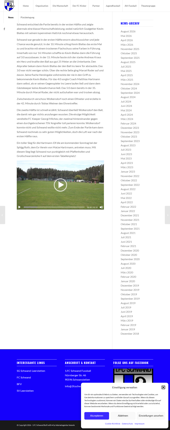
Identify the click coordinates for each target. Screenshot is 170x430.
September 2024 (130, 92)
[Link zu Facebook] (4, 28)
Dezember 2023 (130, 127)
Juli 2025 (126, 66)
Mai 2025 (126, 70)
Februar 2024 (128, 123)
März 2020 (127, 272)
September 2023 (130, 141)
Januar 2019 (128, 329)
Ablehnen (123, 415)
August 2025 (128, 62)
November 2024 (130, 83)
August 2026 (128, 31)
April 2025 (127, 75)
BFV (19, 384)
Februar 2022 (128, 206)
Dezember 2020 (130, 250)
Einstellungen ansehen (151, 415)
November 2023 (130, 132)
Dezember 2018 (130, 333)
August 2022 (128, 189)
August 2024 (128, 97)
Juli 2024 (126, 101)
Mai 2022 (126, 197)
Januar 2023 (128, 171)
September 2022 (130, 184)
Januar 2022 (128, 211)
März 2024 (127, 118)
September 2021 (130, 228)
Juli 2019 (126, 307)
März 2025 (127, 79)
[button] (163, 387)
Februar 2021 (128, 246)
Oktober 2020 (129, 254)
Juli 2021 (126, 237)
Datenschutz (127, 423)
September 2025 (130, 57)
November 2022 (130, 176)
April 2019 (127, 316)
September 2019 (130, 298)
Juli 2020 (126, 267)
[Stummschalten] (101, 207)
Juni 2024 (126, 105)
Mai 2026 (126, 35)
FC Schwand (24, 377)
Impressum (139, 423)
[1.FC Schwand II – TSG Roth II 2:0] (2, 215)
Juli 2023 (126, 149)
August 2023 (128, 145)
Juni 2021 (126, 241)
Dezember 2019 (130, 285)
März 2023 (127, 167)
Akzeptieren (96, 415)
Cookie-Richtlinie (112, 423)
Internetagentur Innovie (65, 425)
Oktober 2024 (129, 88)
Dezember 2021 (130, 215)
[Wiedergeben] (19, 207)
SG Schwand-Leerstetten (31, 370)
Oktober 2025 (129, 53)
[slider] (54, 207)
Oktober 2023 (129, 136)
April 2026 (127, 40)
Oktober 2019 (129, 294)
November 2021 (130, 219)
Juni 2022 (126, 193)
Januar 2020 (128, 281)
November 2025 (130, 48)
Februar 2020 (128, 276)
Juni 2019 (126, 311)
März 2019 (127, 320)
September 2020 (130, 259)
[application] (60, 184)
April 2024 (127, 114)
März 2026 (127, 44)
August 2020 (128, 263)
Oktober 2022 (129, 180)
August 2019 (128, 303)
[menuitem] (10, 6)
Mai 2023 (126, 158)
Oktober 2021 (129, 224)
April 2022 (127, 202)
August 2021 (128, 232)
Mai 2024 (126, 110)
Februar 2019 (128, 324)
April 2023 (127, 162)
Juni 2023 (126, 154)
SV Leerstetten (25, 390)
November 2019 (130, 289)
